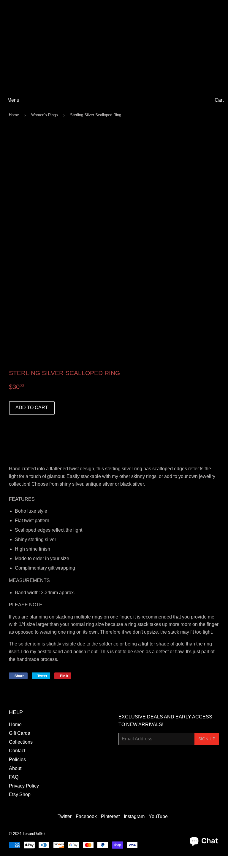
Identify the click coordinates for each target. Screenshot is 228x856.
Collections (21, 742)
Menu (13, 100)
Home (14, 115)
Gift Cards (19, 733)
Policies (17, 759)
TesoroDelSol (34, 833)
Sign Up (206, 739)
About (15, 768)
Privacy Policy (24, 785)
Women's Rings (44, 115)
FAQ (13, 777)
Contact (17, 750)
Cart (219, 100)
